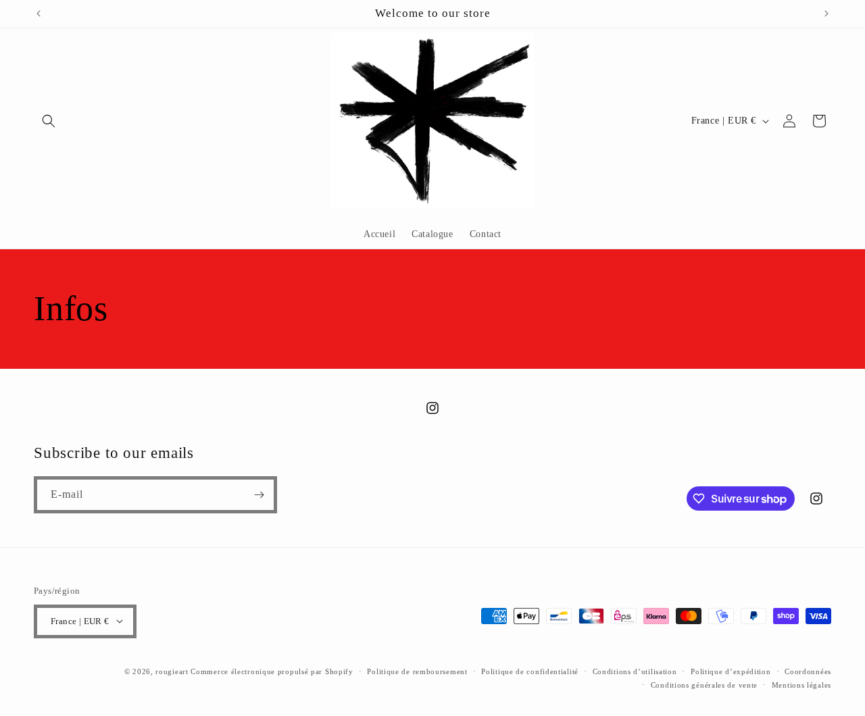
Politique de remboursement (417, 671)
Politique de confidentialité (529, 671)
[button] (49, 121)
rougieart (171, 671)
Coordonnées (808, 671)
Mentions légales (801, 684)
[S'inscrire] (259, 494)
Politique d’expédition (730, 671)
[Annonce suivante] (826, 13)
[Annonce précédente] (38, 13)
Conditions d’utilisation (635, 671)
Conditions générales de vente (704, 684)
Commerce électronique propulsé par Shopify (272, 671)
